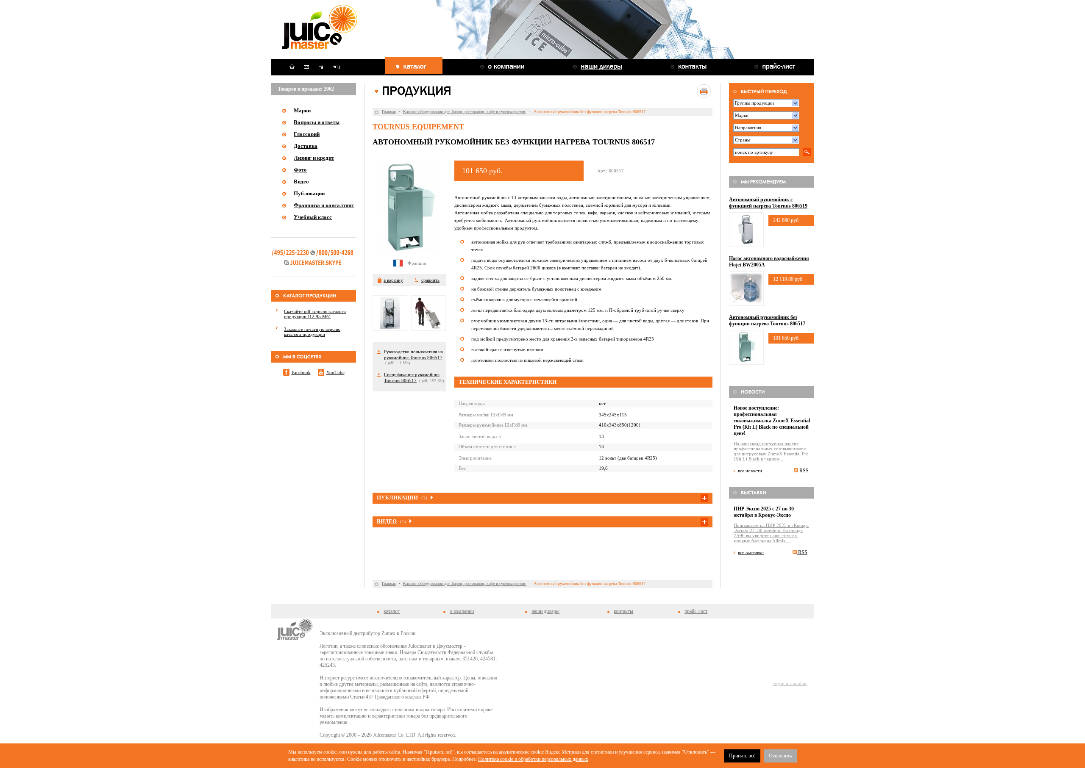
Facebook (301, 372)
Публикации (309, 193)
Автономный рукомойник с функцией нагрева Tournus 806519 (768, 203)
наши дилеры (545, 611)
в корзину (393, 280)
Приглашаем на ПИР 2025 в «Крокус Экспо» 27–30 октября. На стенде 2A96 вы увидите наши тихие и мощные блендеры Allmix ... (771, 533)
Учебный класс (313, 217)
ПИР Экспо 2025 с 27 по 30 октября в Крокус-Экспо (764, 512)
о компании (462, 611)
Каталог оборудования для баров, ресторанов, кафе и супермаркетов (464, 111)
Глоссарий (307, 134)
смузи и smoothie (790, 683)
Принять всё (742, 756)
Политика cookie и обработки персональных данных (533, 759)
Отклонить (780, 756)
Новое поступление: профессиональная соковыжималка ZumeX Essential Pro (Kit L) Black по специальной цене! (772, 420)
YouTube (335, 372)
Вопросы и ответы (316, 122)
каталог (392, 611)
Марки (302, 110)
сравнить (430, 280)
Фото (300, 169)
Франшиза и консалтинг (324, 205)
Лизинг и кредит (314, 158)
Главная (389, 111)
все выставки (751, 552)
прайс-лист (695, 611)
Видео (301, 181)
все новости (750, 470)
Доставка (305, 146)
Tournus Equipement (418, 126)
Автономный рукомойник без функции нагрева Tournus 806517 (767, 320)
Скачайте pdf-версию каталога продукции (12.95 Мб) (315, 314)
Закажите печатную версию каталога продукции (312, 332)
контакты (623, 611)
